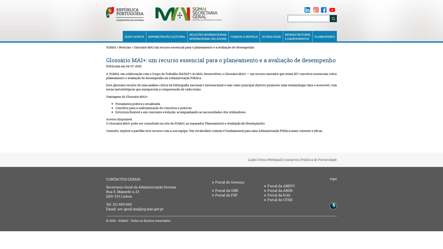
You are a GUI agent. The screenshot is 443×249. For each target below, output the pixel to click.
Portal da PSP (226, 195)
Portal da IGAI (278, 195)
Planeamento (324, 37)
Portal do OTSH (280, 200)
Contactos (291, 159)
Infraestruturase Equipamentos (298, 37)
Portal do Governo (229, 182)
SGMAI (111, 47)
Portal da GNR (226, 190)
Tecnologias (271, 37)
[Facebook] (323, 9)
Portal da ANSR (280, 190)
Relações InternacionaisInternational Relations (208, 37)
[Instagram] (315, 9)
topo (333, 179)
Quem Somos (134, 37)
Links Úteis (257, 159)
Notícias (125, 47)
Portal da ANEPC (281, 186)
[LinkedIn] (307, 9)
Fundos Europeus (244, 37)
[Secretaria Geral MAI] (189, 20)
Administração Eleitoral (167, 37)
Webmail (274, 159)
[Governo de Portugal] (125, 20)
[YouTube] (332, 9)
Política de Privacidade (319, 159)
